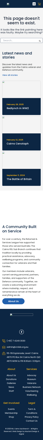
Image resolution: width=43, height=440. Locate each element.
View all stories (10, 75)
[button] (34, 3)
